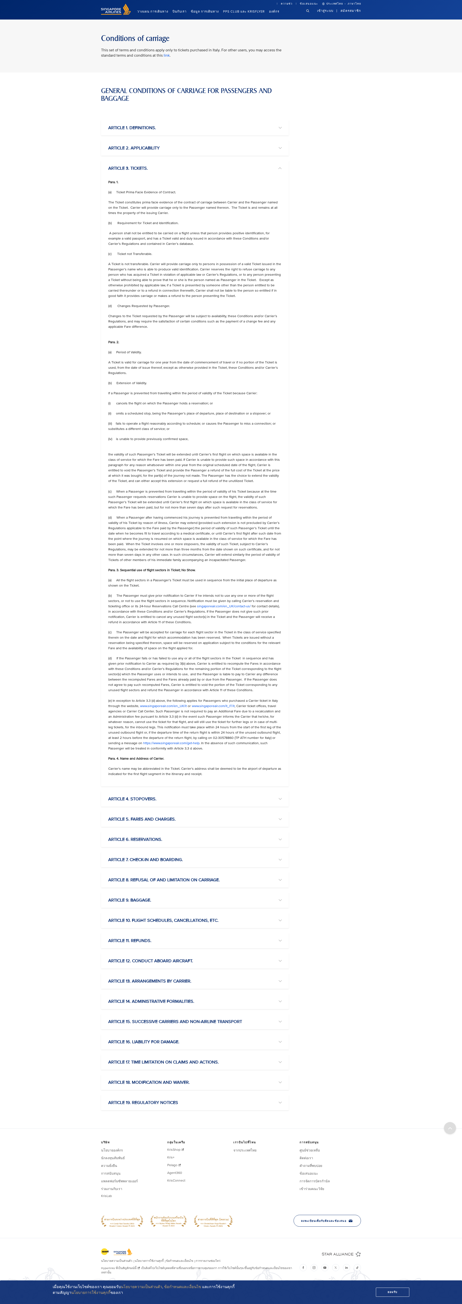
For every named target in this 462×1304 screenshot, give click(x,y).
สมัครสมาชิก (350, 11)
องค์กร (274, 11)
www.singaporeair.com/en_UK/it (163, 706)
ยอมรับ (393, 1292)
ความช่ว (286, 3)
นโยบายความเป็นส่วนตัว (141, 1286)
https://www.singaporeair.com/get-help (171, 743)
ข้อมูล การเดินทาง (205, 11)
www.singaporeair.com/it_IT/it (213, 706)
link (167, 55)
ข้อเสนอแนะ (309, 3)
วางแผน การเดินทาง (152, 11)
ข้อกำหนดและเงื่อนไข (182, 1286)
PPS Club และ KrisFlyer (244, 11)
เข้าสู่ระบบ (325, 11)
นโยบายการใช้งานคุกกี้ (90, 1292)
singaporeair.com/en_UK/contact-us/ (224, 606)
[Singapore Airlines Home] (116, 14)
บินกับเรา (179, 11)
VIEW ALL (107, 111)
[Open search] (310, 14)
